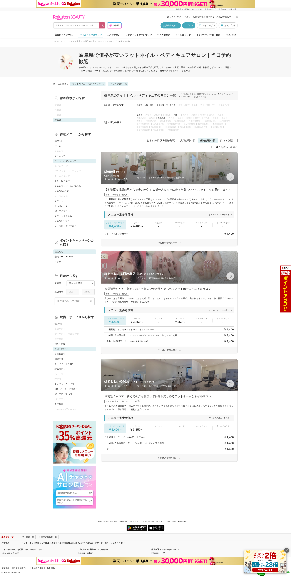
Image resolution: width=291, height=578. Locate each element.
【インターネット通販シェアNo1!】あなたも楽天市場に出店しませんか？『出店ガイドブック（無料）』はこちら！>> (72, 543)
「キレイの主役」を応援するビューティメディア (23, 549)
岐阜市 (139, 115)
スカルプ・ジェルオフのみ (68, 186)
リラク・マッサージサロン (139, 34)
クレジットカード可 (64, 384)
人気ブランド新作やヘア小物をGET (94, 549)
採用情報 (51, 568)
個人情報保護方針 (19, 568)
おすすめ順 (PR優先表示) (161, 140)
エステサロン (113, 34)
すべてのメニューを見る (219, 215)
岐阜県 (77, 41)
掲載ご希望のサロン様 (227, 16)
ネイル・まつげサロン (91, 34)
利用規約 (123, 521)
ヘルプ (187, 16)
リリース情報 (170, 521)
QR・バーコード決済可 (66, 389)
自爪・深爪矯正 (62, 181)
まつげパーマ (61, 206)
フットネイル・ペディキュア (102, 67)
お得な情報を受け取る (203, 16)
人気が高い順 (187, 140)
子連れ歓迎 (60, 354)
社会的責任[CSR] (37, 568)
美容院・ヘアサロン (65, 34)
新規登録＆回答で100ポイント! (189, 9)
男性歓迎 (59, 404)
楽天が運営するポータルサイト (165, 549)
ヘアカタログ (163, 34)
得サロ (58, 261)
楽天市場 (232, 9)
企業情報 (5, 568)
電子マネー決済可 (63, 394)
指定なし (59, 141)
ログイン (188, 25)
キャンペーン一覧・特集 (208, 34)
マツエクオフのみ (63, 216)
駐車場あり (60, 369)
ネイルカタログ (183, 34)
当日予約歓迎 (88, 41)
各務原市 (162, 118)
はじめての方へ (174, 16)
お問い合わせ (148, 521)
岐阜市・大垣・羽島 (145, 105)
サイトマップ (134, 521)
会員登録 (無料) (170, 25)
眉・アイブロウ (62, 211)
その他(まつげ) (62, 221)
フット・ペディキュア (106, 41)
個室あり (59, 359)
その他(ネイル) (62, 191)
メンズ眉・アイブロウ (65, 226)
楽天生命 (222, 9)
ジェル (58, 146)
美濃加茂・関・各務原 (166, 105)
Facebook (182, 521)
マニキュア (60, 156)
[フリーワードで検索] (102, 25)
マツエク (59, 201)
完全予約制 (60, 344)
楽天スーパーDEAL (64, 256)
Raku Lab (231, 34)
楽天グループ (210, 9)
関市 (176, 115)
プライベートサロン (64, 364)
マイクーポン (208, 25)
